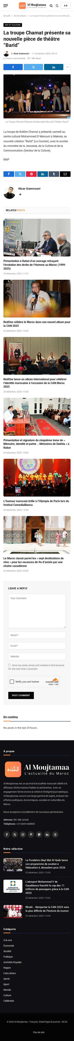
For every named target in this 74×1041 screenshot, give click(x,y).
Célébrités (8, 1000)
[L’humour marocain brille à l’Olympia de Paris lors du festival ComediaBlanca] (37, 478)
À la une (7, 940)
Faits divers (9, 973)
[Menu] (5, 5)
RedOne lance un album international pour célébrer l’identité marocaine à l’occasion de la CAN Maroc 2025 (35, 383)
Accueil (6, 16)
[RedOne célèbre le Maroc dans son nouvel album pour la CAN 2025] (37, 298)
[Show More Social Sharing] (67, 67)
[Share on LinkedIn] (53, 67)
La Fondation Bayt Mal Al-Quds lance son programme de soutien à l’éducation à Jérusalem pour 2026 (46, 864)
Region (7, 967)
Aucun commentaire (15, 58)
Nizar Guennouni (21, 53)
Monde (7, 989)
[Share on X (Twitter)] (33, 67)
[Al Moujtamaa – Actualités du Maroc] (32, 5)
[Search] (51, 5)
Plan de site (38, 1032)
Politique (8, 956)
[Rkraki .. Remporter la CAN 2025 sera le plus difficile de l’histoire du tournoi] (12, 911)
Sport (6, 984)
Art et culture (20, 16)
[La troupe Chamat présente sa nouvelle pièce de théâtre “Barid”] (37, 96)
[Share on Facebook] (13, 67)
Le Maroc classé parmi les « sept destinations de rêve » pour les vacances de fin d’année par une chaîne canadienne (33, 562)
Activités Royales (12, 962)
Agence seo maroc (37, 1025)
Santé (6, 978)
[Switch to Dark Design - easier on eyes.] (57, 5)
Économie (8, 945)
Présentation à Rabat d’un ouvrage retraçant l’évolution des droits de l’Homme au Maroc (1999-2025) (34, 264)
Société (7, 951)
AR (65, 5)
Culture (7, 995)
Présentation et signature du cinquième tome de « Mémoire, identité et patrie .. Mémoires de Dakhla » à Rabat (36, 444)
